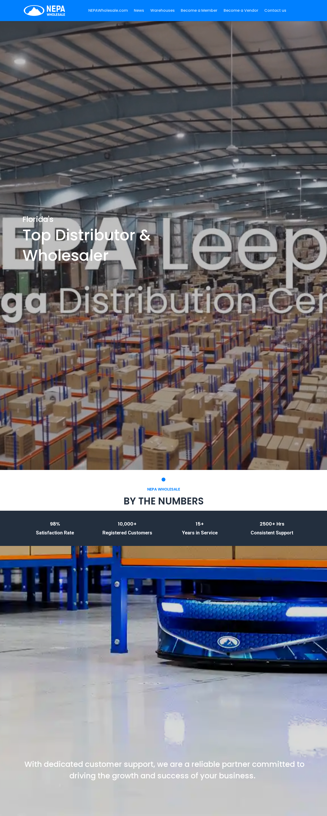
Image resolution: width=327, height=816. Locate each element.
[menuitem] (108, 10)
